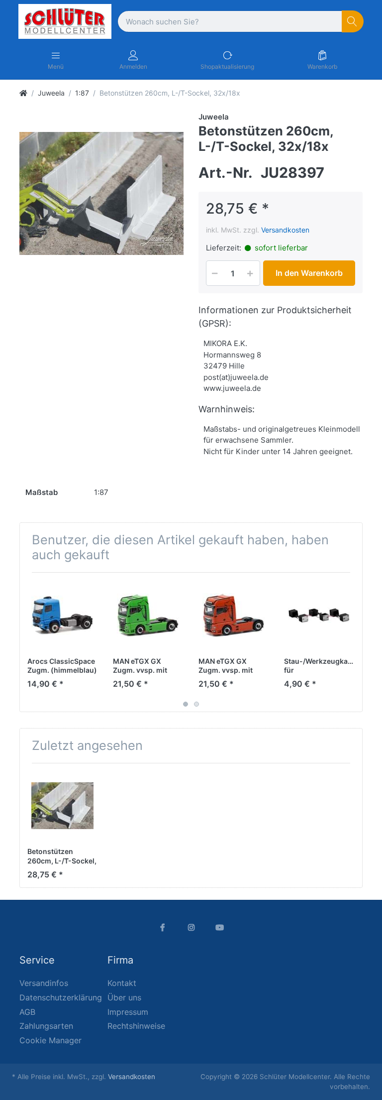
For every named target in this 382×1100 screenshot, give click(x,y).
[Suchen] (353, 21)
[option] (101, 194)
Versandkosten (285, 230)
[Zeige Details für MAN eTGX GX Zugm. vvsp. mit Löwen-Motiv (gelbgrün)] (148, 615)
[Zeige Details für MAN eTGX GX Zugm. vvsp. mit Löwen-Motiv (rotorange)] (233, 615)
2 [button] (196, 704)
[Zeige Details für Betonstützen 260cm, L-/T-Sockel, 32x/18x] (62, 806)
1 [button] (185, 704)
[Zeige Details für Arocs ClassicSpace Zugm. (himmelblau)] (62, 615)
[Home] (23, 93)
